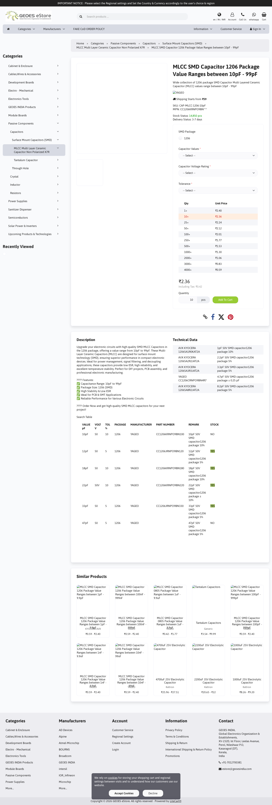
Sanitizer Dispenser (19, 209)
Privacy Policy (173, 730)
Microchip (65, 781)
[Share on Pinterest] (230, 317)
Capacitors (16, 131)
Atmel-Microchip (69, 743)
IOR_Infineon (67, 775)
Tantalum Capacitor (26, 160)
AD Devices (65, 730)
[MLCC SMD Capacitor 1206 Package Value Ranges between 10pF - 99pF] (8, 254)
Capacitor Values (189, 148)
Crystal (14, 176)
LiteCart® (175, 801)
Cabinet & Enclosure (20, 65)
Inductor (15, 184)
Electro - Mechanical (20, 90)
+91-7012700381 (232, 762)
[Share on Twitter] (221, 317)
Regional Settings (122, 736)
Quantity (184, 293)
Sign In (256, 29)
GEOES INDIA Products (22, 107)
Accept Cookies (124, 793)
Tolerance (184, 183)
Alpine (63, 736)
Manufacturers (52, 29)
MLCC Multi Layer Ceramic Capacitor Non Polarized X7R (31, 150)
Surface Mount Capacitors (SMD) (32, 139)
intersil (63, 768)
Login (115, 749)
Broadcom (65, 755)
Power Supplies (17, 201)
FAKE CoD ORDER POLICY (89, 29)
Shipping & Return (176, 743)
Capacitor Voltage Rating (194, 166)
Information (201, 29)
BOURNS (64, 749)
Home (80, 43)
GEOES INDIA (67, 762)
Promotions (172, 755)
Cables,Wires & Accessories (24, 74)
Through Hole (20, 168)
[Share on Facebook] (213, 317)
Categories (24, 29)
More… (10, 788)
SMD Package (187, 131)
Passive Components (20, 123)
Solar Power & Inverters (22, 225)
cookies (112, 777)
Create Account (121, 743)
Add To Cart (225, 299)
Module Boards (17, 115)
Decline (152, 793)
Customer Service (231, 29)
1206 (186, 138)
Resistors (15, 193)
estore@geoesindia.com (237, 768)
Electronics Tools (18, 98)
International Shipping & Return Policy (188, 749)
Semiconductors (18, 217)
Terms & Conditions (177, 736)
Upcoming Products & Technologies (29, 234)
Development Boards (21, 82)
